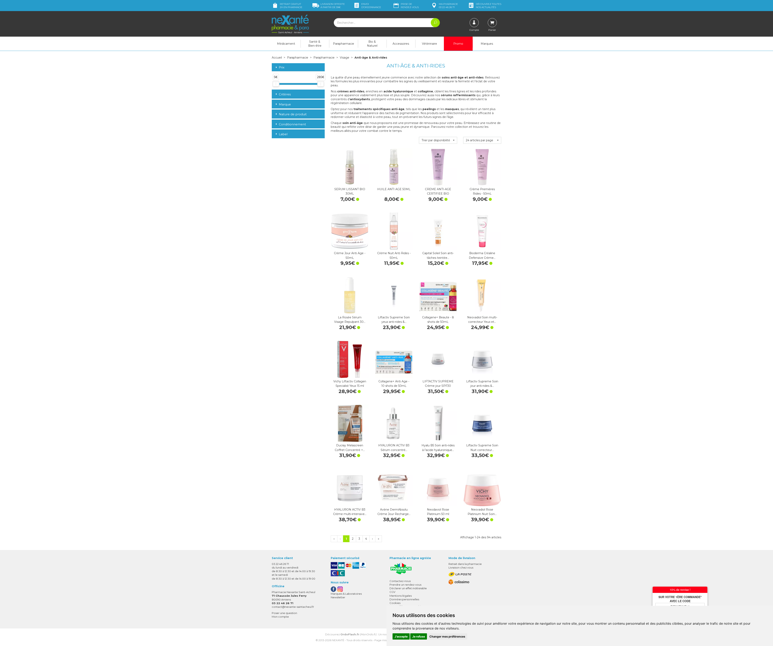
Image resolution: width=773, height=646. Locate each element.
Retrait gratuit (291, 5)
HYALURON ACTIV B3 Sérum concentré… (393, 448)
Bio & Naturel (372, 43)
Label (283, 134)
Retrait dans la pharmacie (465, 564)
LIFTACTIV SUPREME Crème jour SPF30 (438, 384)
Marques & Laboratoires (346, 593)
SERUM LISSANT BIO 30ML (349, 191)
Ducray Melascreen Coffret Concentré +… (350, 448)
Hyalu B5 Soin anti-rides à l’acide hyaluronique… (438, 448)
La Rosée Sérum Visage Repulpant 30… (349, 320)
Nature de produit (293, 114)
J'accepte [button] (401, 636)
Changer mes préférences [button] (447, 636)
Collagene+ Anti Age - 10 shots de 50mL (393, 384)
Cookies (395, 603)
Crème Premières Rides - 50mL (482, 191)
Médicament (286, 43)
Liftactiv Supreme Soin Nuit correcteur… (482, 448)
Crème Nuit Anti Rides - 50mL (394, 255)
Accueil (277, 57)
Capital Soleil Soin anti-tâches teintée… (438, 255)
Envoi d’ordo (371, 5)
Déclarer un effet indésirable (408, 588)
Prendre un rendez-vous (405, 584)
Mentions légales (401, 595)
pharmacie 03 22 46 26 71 (448, 5)
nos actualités (488, 5)
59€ (332, 5)
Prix (281, 67)
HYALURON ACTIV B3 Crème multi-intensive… (349, 512)
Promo (458, 43)
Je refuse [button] (418, 636)
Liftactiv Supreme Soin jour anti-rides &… (482, 384)
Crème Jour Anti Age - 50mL (349, 255)
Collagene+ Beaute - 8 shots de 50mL (438, 320)
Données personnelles (404, 599)
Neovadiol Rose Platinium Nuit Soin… (482, 512)
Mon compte (280, 616)
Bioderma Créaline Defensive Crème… (482, 255)
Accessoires (401, 43)
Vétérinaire (429, 43)
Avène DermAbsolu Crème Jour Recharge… (393, 512)
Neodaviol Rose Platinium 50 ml (438, 512)
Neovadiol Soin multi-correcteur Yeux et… (482, 320)
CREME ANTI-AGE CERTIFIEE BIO (438, 191)
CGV (392, 591)
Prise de (410, 5)
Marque (285, 104)
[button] (438, 140)
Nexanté (338, 640)
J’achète (349, 182)
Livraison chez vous (461, 567)
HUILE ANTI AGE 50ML (393, 189)
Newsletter (338, 597)
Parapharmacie (343, 43)
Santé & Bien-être (314, 43)
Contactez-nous (400, 581)
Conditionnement (292, 124)
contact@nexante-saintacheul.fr (293, 607)
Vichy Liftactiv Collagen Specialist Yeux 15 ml (349, 384)
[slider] (275, 84)
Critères (285, 94)
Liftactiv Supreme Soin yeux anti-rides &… (394, 320)
